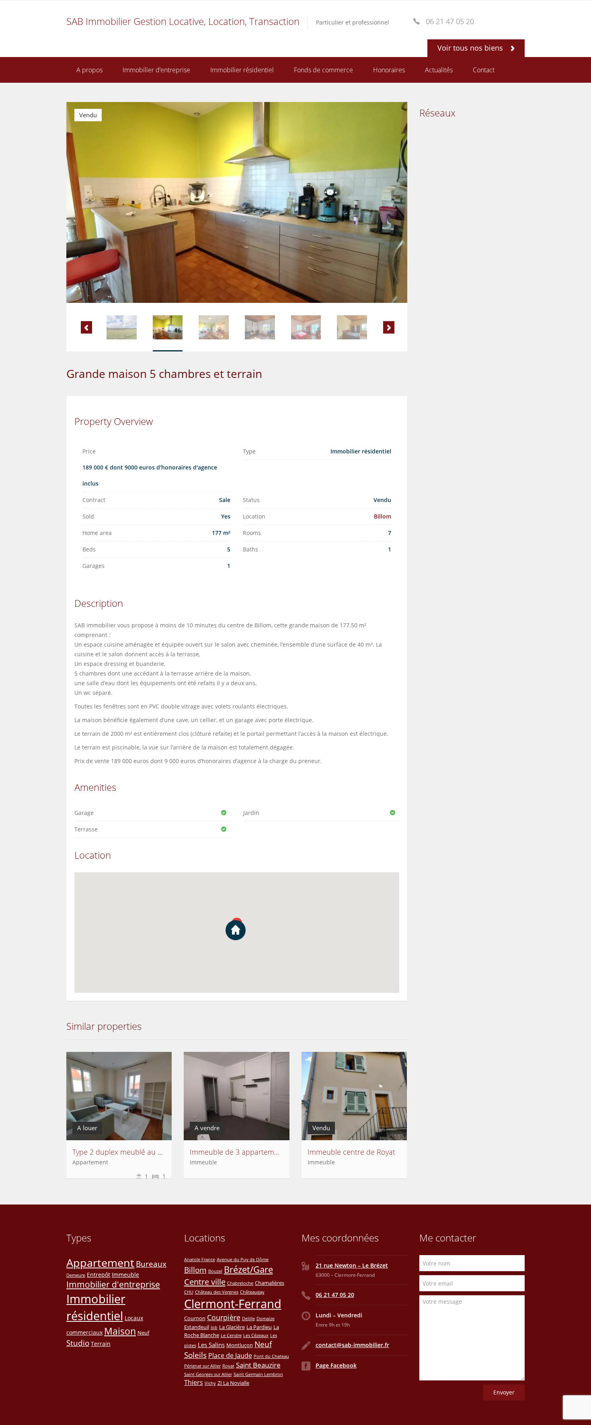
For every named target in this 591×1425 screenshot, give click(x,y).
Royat (228, 1366)
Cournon (194, 1318)
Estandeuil (196, 1327)
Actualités (439, 69)
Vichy (210, 1383)
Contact (484, 69)
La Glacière (232, 1327)
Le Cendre (231, 1335)
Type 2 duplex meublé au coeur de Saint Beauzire (154, 1152)
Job (214, 1327)
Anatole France (199, 1259)
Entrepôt (98, 1274)
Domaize (266, 1318)
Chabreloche (240, 1283)
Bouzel (215, 1271)
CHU (188, 1292)
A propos (89, 69)
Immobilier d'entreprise (113, 1284)
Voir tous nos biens (471, 48)
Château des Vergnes (216, 1292)
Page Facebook (336, 1365)
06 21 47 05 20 (335, 1294)
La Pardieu (259, 1327)
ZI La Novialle (233, 1382)
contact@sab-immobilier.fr (352, 1345)
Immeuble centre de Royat (351, 1152)
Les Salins (211, 1345)
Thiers (193, 1382)
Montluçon (239, 1345)
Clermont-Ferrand (232, 1304)
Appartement (100, 1262)
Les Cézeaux (256, 1335)
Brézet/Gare (248, 1269)
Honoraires (389, 69)
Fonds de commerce (323, 69)
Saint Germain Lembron (258, 1374)
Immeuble (125, 1274)
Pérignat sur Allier (202, 1366)
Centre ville (205, 1281)
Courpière (223, 1317)
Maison (120, 1331)
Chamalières (269, 1282)
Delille (248, 1318)
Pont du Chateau (271, 1356)
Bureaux (151, 1263)
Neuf (143, 1332)
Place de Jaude (230, 1355)
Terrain (101, 1343)
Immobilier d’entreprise (156, 69)
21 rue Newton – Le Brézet (352, 1265)
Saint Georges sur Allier (208, 1374)
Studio (77, 1343)
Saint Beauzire (258, 1365)
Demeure (75, 1275)
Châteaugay (252, 1292)
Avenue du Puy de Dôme (243, 1259)
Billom (382, 516)
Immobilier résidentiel (242, 69)
